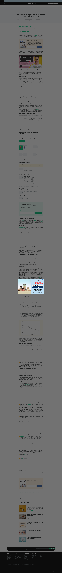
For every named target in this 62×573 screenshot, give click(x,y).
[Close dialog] (42, 280)
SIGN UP (37, 287)
